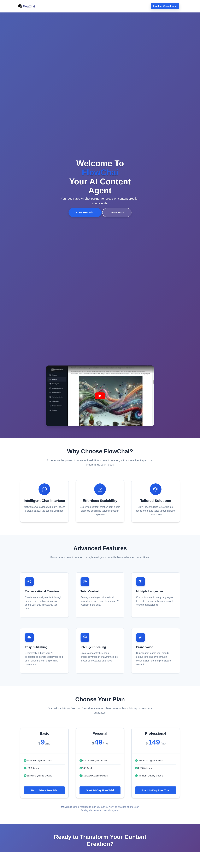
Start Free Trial (85, 212)
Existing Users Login (165, 6)
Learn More (117, 212)
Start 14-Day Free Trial (44, 790)
